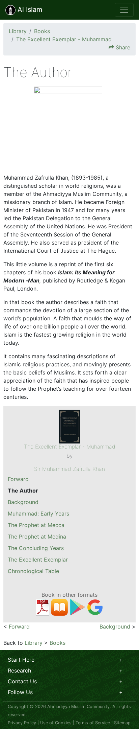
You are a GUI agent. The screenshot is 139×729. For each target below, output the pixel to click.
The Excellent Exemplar (38, 559)
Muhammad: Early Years (38, 513)
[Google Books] (95, 606)
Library (18, 31)
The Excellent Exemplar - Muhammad (64, 39)
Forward (18, 479)
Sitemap (122, 722)
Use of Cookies (56, 722)
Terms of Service (93, 722)
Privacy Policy (22, 722)
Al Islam (29, 9)
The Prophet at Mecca (36, 525)
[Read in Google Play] (77, 606)
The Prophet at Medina (37, 536)
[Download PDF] (42, 606)
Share (123, 47)
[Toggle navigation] (124, 10)
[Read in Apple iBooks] (59, 606)
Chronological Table (33, 571)
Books (42, 31)
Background (23, 502)
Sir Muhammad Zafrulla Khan (69, 468)
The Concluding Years (36, 548)
